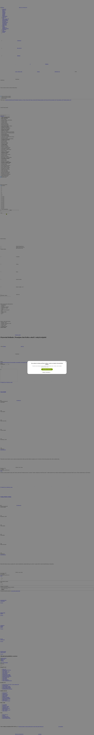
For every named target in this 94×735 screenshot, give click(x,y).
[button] (47, 372)
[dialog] (47, 367)
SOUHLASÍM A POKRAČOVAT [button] (47, 369)
